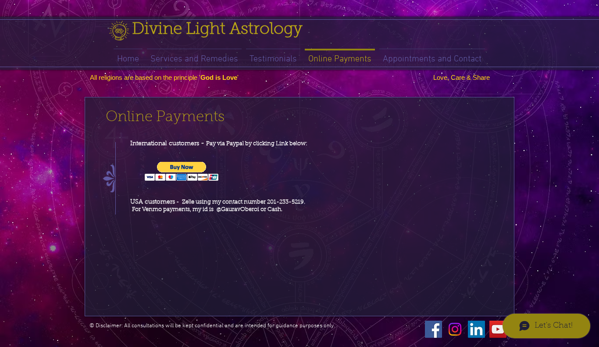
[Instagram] (455, 329)
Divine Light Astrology (217, 29)
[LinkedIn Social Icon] (476, 329)
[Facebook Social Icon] (433, 329)
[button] (181, 171)
